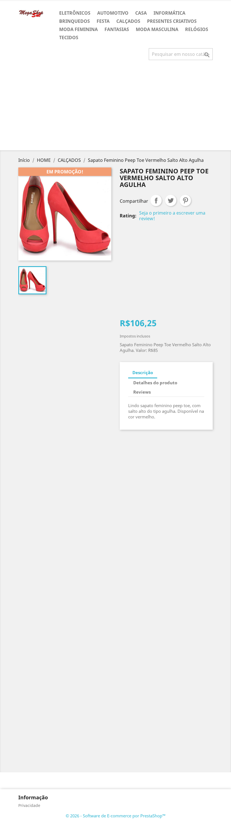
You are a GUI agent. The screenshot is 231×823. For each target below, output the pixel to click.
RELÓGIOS (196, 29)
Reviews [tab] (142, 392)
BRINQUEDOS (74, 21)
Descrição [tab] (142, 372)
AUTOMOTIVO (112, 13)
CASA (141, 13)
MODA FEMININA (78, 29)
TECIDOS (68, 37)
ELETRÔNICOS (74, 13)
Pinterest (185, 200)
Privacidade (29, 805)
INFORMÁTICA (169, 13)
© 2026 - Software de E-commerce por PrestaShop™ (116, 815)
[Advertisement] (116, 107)
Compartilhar (156, 200)
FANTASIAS (117, 29)
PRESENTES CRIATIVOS (172, 21)
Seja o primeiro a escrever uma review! (172, 215)
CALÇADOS (128, 21)
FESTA (103, 21)
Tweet (170, 200)
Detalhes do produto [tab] (155, 382)
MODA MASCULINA (157, 29)
